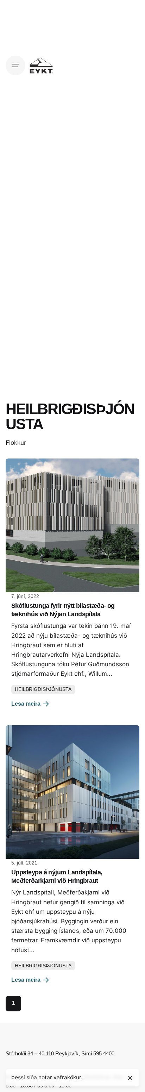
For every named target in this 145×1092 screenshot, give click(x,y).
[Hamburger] (15, 65)
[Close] (130, 1078)
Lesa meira (25, 704)
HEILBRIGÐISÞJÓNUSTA (43, 689)
